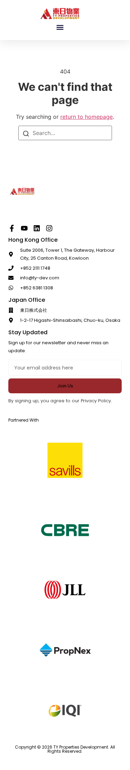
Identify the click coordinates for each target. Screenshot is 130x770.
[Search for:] (65, 133)
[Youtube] (24, 228)
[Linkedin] (36, 228)
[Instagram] (49, 228)
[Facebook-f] (11, 228)
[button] (60, 27)
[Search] (26, 133)
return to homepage (86, 116)
